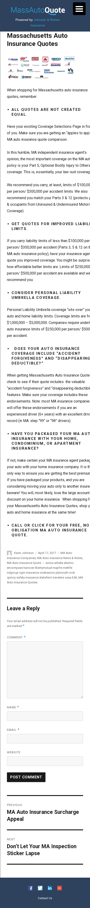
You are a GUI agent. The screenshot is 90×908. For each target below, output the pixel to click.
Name (13, 707)
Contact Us (45, 898)
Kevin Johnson (24, 553)
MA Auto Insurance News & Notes (59, 558)
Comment (16, 637)
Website (14, 752)
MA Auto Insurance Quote (24, 563)
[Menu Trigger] (79, 8)
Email (13, 730)
